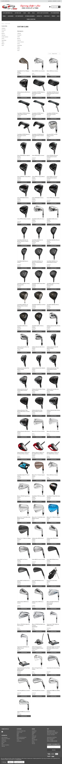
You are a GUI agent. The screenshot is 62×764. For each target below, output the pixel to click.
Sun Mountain (34, 739)
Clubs (24, 12)
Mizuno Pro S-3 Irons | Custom (38, 431)
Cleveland (4, 29)
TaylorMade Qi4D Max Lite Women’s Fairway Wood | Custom (37, 262)
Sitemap (3, 746)
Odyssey (3, 35)
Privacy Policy (18, 759)
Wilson (3, 43)
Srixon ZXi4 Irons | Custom (52, 474)
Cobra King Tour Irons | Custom (53, 667)
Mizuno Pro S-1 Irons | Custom (53, 431)
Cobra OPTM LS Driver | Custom (23, 218)
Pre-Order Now (24, 76)
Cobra (3, 31)
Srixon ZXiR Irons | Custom (52, 70)
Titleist (3, 42)
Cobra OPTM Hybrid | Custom (38, 155)
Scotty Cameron (5, 36)
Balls (33, 12)
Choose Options (39, 76)
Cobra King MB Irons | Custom (23, 690)
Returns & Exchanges (30, 16)
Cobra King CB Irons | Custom (38, 690)
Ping (33, 734)
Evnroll (33, 742)
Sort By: (50, 53)
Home (3, 23)
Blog (58, 16)
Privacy (53, 16)
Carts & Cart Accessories (43, 12)
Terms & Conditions (31, 19)
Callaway (3, 28)
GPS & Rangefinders (55, 12)
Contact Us (39, 16)
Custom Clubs (18, 12)
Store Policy (47, 16)
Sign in (50, 1)
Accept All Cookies (19, 762)
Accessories (10, 16)
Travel (4, 16)
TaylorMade (4, 40)
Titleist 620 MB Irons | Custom (23, 711)
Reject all (11, 762)
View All (33, 743)
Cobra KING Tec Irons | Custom (38, 559)
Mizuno (3, 33)
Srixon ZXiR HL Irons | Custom (38, 70)
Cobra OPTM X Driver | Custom (53, 197)
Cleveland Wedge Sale (8, 12)
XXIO (3, 45)
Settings (4, 762)
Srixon (3, 38)
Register (55, 1)
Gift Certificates (6, 1)
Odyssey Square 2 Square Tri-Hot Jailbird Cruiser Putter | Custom (38, 454)
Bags (29, 12)
